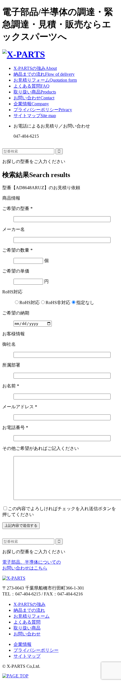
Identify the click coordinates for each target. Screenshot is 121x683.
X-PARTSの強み (35, 68)
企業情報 (31, 103)
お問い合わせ (34, 97)
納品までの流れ (44, 74)
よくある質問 (32, 86)
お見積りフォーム (45, 80)
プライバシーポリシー (43, 109)
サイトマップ (35, 115)
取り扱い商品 (35, 92)
